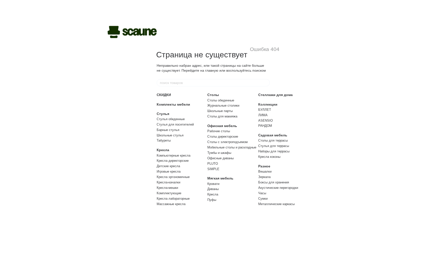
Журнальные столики (223, 105)
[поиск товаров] (266, 82)
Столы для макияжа (222, 116)
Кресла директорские (173, 160)
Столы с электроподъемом (227, 142)
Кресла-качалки (168, 182)
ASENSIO (265, 120)
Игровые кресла (169, 171)
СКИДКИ (164, 95)
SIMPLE (213, 169)
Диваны (213, 189)
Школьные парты (220, 111)
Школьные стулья (170, 135)
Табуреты (164, 140)
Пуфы (211, 200)
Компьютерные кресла (173, 155)
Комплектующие (169, 193)
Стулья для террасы (273, 146)
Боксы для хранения (273, 182)
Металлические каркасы (276, 204)
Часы (262, 193)
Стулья (163, 114)
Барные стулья (168, 130)
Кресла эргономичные (173, 177)
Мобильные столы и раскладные (231, 147)
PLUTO (212, 163)
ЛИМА (263, 115)
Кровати (213, 184)
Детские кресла (168, 166)
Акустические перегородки (278, 188)
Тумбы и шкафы (219, 153)
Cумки (263, 198)
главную (211, 70)
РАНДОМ (265, 126)
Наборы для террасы (273, 151)
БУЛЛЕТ (264, 110)
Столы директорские (222, 136)
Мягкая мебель (220, 178)
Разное (264, 166)
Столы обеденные (220, 100)
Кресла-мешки (167, 188)
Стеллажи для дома (275, 95)
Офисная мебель (222, 126)
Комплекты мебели (173, 104)
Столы (213, 95)
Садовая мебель (272, 135)
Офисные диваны (220, 158)
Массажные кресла (171, 204)
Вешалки (265, 171)
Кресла (163, 150)
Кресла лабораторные (173, 198)
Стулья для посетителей (175, 124)
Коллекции (267, 104)
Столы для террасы (273, 140)
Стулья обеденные (171, 119)
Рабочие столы (218, 131)
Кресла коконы (269, 157)
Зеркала (264, 177)
